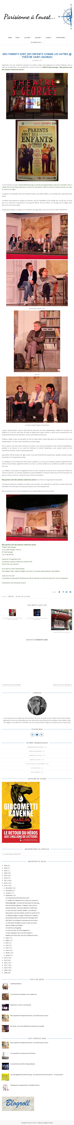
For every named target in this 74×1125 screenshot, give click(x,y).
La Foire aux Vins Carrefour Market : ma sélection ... (22, 910)
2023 (6, 870)
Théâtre (11, 596)
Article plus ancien (62, 685)
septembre (9, 895)
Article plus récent (12, 685)
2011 (6, 965)
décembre (9, 888)
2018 (6, 878)
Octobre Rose (35, 768)
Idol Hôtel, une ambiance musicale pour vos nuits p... (22, 920)
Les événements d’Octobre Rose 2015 (17, 898)
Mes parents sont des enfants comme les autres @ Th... (23, 913)
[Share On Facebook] (63, 592)
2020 (6, 873)
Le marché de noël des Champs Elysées (22, 1064)
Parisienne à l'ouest (31, 1122)
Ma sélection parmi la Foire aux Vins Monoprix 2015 (22, 918)
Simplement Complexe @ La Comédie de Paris (24, 1085)
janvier (8, 955)
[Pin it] (70, 592)
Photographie (36, 772)
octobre (8, 893)
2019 (6, 875)
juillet (7, 940)
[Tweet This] (59, 592)
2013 (6, 960)
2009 (6, 970)
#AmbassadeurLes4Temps (35, 747)
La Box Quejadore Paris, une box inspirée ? (19, 933)
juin (7, 943)
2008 (6, 973)
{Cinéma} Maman (15, 983)
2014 (6, 958)
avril (7, 948)
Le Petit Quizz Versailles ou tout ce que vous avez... (21, 923)
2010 (6, 968)
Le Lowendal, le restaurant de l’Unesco (22, 1053)
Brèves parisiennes (35, 751)
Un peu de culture (23, 596)
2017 (6, 880)
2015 (6, 885)
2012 (6, 963)
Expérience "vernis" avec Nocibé (20, 1005)
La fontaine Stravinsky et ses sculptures (23, 994)
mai (7, 945)
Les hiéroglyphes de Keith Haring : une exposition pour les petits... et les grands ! (36, 1074)
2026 (6, 865)
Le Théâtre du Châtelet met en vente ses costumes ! (22, 900)
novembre (9, 890)
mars (7, 950)
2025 (6, 868)
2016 (6, 883)
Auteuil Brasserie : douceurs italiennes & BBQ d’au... (22, 908)
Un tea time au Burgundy (13, 928)
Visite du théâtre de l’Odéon (14, 925)
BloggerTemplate (48, 1122)
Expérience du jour (35, 755)
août (7, 938)
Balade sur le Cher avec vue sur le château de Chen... (22, 935)
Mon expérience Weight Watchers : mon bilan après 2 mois (29, 1015)
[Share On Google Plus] (66, 592)
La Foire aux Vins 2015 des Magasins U (18, 930)
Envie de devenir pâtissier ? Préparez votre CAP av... (22, 905)
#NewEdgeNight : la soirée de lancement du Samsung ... (23, 903)
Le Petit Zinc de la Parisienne (35, 763)
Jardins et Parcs (35, 759)
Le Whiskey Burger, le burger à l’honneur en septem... (22, 915)
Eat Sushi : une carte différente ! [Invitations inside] (27, 1026)
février (8, 953)
